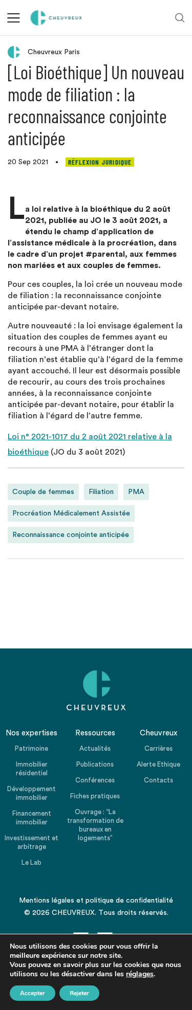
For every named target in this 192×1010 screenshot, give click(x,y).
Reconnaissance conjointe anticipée (70, 534)
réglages (140, 974)
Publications (95, 764)
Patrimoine (31, 748)
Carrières (158, 748)
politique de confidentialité (129, 900)
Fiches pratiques (95, 796)
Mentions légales (46, 900)
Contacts (158, 780)
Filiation (101, 492)
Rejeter (79, 993)
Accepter (32, 993)
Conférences (95, 780)
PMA (136, 492)
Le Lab (31, 862)
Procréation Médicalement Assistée (71, 513)
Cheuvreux (56, 18)
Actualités (95, 748)
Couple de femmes (43, 492)
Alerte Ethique (158, 764)
